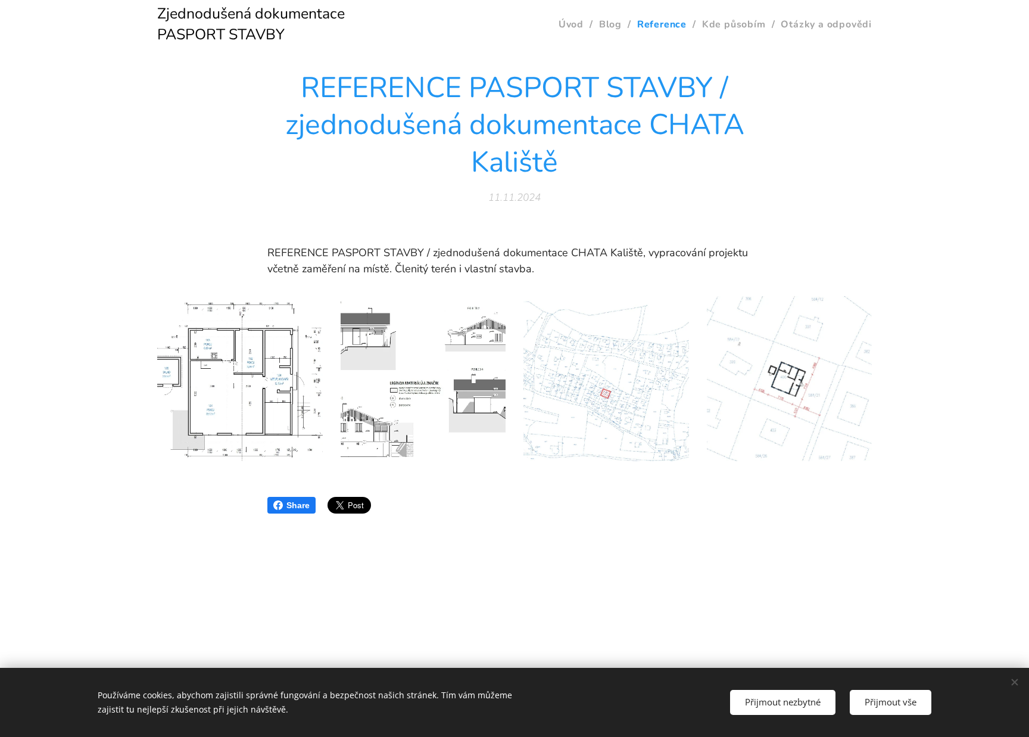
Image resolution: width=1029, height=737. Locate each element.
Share (298, 505)
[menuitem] (574, 24)
